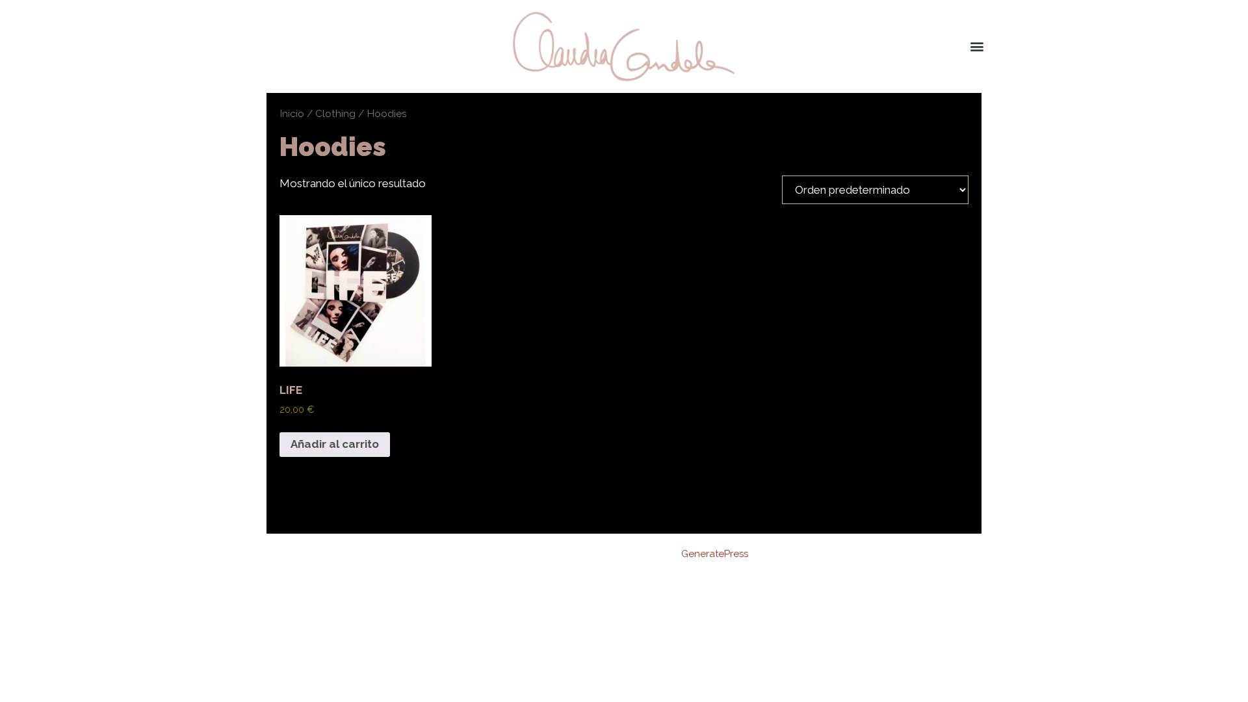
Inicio (292, 113)
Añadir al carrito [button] (335, 443)
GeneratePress (714, 554)
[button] (977, 46)
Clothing (335, 113)
